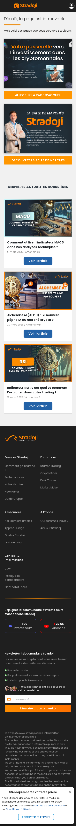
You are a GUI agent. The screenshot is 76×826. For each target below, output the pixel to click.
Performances (14, 477)
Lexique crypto (15, 542)
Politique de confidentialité (49, 805)
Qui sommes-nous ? (54, 521)
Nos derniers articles (18, 521)
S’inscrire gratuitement (37, 708)
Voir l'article (38, 261)
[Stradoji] (25, 5)
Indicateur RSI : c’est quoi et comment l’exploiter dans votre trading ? (37, 390)
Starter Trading (50, 466)
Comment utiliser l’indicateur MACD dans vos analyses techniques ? (35, 244)
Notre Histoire (14, 484)
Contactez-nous (16, 587)
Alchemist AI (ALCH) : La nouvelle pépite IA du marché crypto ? (33, 317)
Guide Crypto (14, 499)
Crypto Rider (48, 473)
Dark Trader (48, 480)
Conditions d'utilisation (20, 809)
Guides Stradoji (15, 535)
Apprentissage (14, 528)
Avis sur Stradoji (50, 528)
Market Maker (49, 487)
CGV (8, 569)
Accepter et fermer (36, 817)
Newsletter (12, 492)
